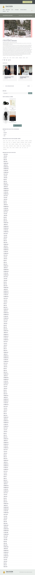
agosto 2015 (6, 384)
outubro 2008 (6, 532)
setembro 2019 (6, 296)
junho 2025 (5, 177)
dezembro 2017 (6, 334)
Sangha (8, 147)
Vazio (20, 147)
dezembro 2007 (6, 550)
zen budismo (5, 149)
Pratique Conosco (23, 9)
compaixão (22, 140)
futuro (7, 57)
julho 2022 (5, 235)
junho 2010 (5, 496)
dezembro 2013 (6, 420)
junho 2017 (5, 345)
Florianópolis (22, 142)
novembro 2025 (6, 168)
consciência (26, 140)
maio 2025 (5, 179)
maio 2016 (5, 368)
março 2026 (5, 161)
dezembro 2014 (6, 399)
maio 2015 (5, 390)
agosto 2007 (6, 557)
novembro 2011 (6, 465)
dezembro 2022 (6, 226)
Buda (6, 140)
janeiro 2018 (6, 332)
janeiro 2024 (6, 204)
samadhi (4, 147)
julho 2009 (5, 516)
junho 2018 (5, 323)
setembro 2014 (6, 404)
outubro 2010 (6, 489)
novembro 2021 (6, 249)
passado (17, 57)
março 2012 (5, 458)
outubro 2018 (6, 316)
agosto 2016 (6, 363)
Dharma (4, 142)
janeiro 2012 (6, 462)
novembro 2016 (6, 357)
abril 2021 (5, 262)
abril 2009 (5, 521)
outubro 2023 (6, 208)
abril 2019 (5, 305)
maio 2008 (5, 541)
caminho (13, 140)
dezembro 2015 (6, 377)
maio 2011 (5, 476)
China (19, 140)
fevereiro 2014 (6, 417)
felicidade (4, 57)
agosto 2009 (6, 514)
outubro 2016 (6, 359)
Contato (4, 11)
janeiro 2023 (6, 224)
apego (4, 140)
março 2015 (5, 393)
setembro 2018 (6, 318)
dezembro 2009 (6, 507)
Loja (7, 11)
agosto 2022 (6, 233)
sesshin (13, 147)
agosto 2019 (6, 298)
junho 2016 (5, 366)
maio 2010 (5, 498)
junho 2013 (5, 431)
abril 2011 (5, 478)
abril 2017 (5, 348)
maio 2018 (5, 325)
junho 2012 (5, 453)
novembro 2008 (6, 530)
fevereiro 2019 (6, 309)
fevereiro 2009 (6, 525)
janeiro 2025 (6, 186)
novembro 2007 (6, 552)
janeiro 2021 (6, 267)
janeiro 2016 (6, 375)
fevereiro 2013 (6, 438)
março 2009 (5, 523)
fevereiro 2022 (6, 244)
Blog (22, 15)
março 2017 (5, 350)
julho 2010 (5, 494)
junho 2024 (5, 199)
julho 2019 (5, 300)
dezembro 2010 (6, 485)
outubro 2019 (6, 294)
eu (11, 142)
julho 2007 (5, 559)
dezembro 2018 (6, 312)
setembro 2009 (6, 512)
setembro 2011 (6, 469)
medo (10, 57)
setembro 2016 (6, 361)
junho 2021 (5, 258)
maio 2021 (5, 260)
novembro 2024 (6, 190)
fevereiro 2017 (6, 352)
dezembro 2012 (6, 442)
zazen (27, 57)
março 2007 (5, 566)
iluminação (29, 142)
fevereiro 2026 (6, 163)
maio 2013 (5, 433)
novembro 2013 (6, 422)
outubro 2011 (6, 467)
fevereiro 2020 (6, 287)
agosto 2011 (6, 471)
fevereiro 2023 (6, 222)
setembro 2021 (6, 253)
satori (10, 147)
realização (20, 57)
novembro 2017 (6, 336)
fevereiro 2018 (6, 330)
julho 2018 (5, 321)
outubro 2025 (6, 170)
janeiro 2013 (6, 440)
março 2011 (5, 480)
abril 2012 (5, 456)
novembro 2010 (6, 487)
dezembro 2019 (6, 291)
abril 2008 (5, 543)
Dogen (7, 142)
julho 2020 (5, 278)
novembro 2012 (6, 444)
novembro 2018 (6, 314)
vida (22, 147)
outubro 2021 (6, 251)
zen (27, 147)
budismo (9, 140)
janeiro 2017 (6, 354)
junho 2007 (5, 561)
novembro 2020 (6, 271)
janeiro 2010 (6, 505)
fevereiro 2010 (6, 503)
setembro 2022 (6, 231)
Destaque (5, 132)
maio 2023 (5, 217)
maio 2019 (5, 303)
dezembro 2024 (6, 188)
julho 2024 (5, 197)
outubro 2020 (6, 273)
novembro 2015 (6, 379)
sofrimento (17, 147)
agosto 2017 (6, 341)
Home (4, 9)
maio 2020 (5, 282)
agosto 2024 (6, 195)
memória (13, 57)
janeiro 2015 (6, 397)
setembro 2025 (6, 172)
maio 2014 (5, 411)
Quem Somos (8, 9)
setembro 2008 (6, 534)
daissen (11, 39)
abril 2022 (5, 240)
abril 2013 (5, 435)
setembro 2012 (6, 447)
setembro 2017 (6, 339)
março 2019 (5, 307)
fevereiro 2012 (6, 460)
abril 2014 (5, 413)
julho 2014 (5, 408)
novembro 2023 (6, 206)
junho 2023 (5, 215)
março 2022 (5, 242)
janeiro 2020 (6, 289)
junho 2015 (5, 388)
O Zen (12, 9)
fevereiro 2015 (6, 395)
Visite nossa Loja (17, 125)
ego (9, 142)
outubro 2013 (6, 424)
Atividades (16, 9)
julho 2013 (5, 429)
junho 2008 (5, 539)
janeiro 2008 (6, 548)
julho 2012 (5, 451)
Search (30, 93)
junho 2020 (5, 280)
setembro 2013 (6, 426)
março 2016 (5, 372)
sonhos (24, 57)
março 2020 (5, 285)
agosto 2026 (6, 154)
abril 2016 (5, 370)
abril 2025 (5, 181)
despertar (30, 140)
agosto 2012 (6, 449)
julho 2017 (5, 343)
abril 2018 (5, 327)
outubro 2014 (6, 402)
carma (16, 140)
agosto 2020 (6, 276)
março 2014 (5, 415)
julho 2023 (5, 213)
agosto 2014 (6, 406)
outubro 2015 (6, 381)
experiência (14, 142)
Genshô (26, 142)
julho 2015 (5, 386)
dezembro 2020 (6, 269)
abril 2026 (5, 159)
